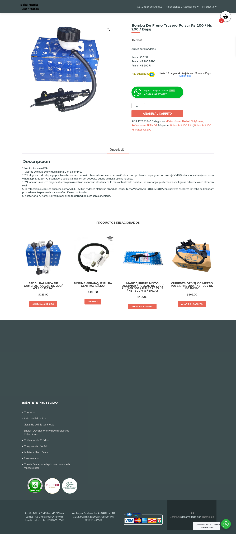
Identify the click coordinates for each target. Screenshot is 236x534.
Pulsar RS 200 (143, 129)
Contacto (29, 412)
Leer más (93, 301)
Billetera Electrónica (36, 452)
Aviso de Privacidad (35, 418)
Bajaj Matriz (29, 4)
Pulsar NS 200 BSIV (181, 125)
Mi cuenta (208, 6)
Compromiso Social (35, 446)
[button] (108, 29)
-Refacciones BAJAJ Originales (184, 121)
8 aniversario (31, 458)
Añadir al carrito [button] (43, 304)
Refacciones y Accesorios (181, 6)
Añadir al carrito (157, 113)
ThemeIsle (207, 516)
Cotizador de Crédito (149, 6)
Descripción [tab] (118, 149)
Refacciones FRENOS (144, 125)
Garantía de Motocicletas (39, 424)
